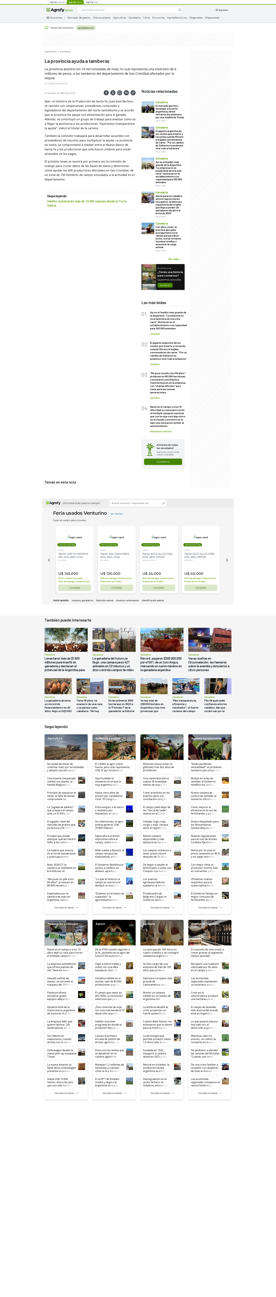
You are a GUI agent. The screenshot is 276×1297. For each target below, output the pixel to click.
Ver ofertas (116, 513)
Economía (158, 17)
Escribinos (165, 285)
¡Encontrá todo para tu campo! (81, 503)
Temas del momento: (61, 27)
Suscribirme (163, 461)
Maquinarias (212, 17)
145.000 (71, 573)
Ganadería (134, 17)
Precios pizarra (101, 17)
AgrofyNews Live (177, 17)
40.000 (196, 573)
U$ (60, 573)
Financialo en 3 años (111, 581)
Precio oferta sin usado (70, 578)
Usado (61, 550)
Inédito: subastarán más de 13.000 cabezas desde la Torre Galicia (87, 203)
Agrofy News (51, 51)
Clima (146, 17)
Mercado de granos (79, 17)
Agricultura (119, 17)
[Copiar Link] (133, 93)
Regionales (196, 17)
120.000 (113, 573)
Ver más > (174, 259)
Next (227, 560)
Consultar (74, 587)
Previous (48, 560)
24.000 (154, 573)
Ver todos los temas (64, 907)
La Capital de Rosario (56, 83)
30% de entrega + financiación (74, 581)
